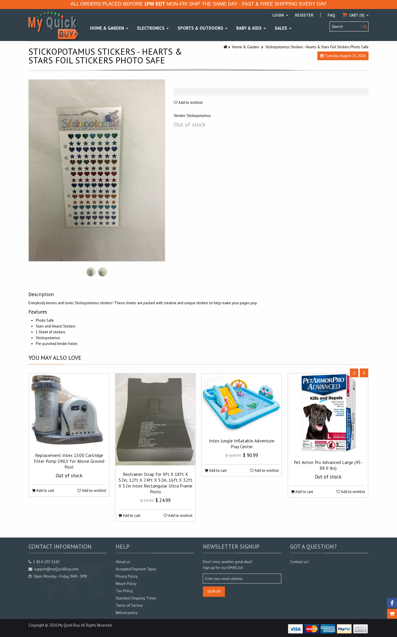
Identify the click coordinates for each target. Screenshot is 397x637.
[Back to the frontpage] (225, 47)
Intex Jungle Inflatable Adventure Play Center (241, 443)
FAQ (331, 15)
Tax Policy (124, 590)
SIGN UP (214, 591)
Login (278, 15)
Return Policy (126, 583)
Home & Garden (245, 47)
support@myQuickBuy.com (56, 569)
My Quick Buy (68, 625)
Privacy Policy (127, 576)
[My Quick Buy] (53, 25)
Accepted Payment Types (136, 569)
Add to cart (44, 490)
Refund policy (126, 612)
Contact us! (299, 561)
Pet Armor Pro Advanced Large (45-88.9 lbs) (328, 465)
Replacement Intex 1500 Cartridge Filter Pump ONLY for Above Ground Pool (69, 461)
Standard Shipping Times (136, 598)
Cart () (357, 15)
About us (123, 561)
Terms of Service (129, 605)
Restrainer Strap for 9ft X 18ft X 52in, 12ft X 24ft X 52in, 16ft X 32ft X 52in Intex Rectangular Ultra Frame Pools (155, 482)
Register (304, 15)
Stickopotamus (199, 115)
